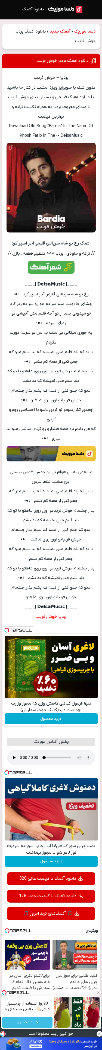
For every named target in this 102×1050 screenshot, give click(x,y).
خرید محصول (51, 719)
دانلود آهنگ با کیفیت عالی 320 (47, 878)
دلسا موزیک (85, 31)
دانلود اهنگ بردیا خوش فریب (62, 60)
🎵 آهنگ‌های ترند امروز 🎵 (47, 913)
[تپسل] (7, 630)
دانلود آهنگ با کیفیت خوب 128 (47, 896)
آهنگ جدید (60, 31)
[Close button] (98, 992)
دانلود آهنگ (33, 9)
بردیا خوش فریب (51, 617)
